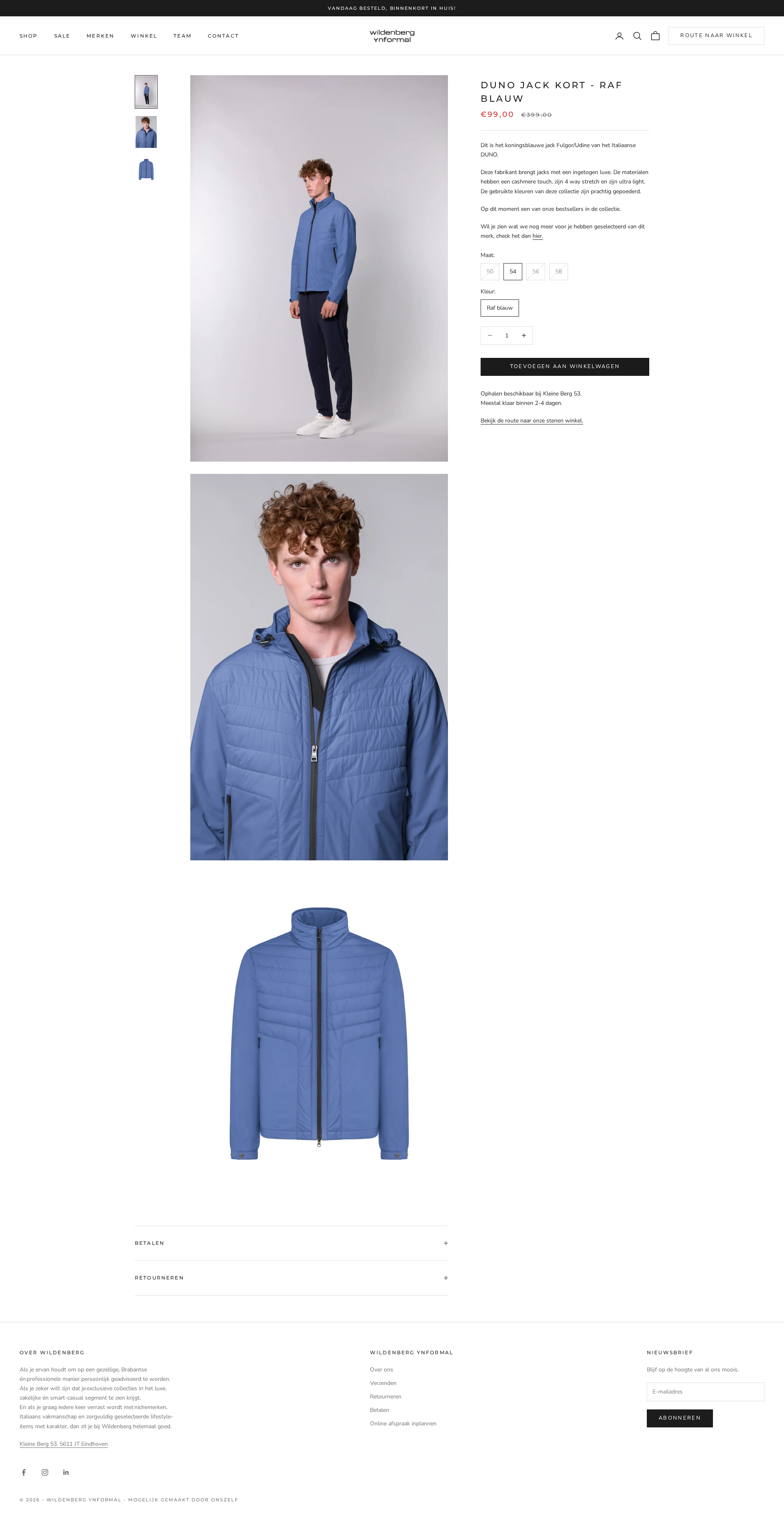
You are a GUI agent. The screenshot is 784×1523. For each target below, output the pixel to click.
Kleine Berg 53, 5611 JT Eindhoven (64, 1444)
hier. (537, 235)
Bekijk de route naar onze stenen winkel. (532, 420)
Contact (223, 36)
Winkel (144, 36)
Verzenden (383, 1383)
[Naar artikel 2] (146, 132)
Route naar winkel (716, 35)
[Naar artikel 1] (146, 92)
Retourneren (385, 1396)
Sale (62, 36)
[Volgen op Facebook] (24, 1472)
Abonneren (680, 1418)
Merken (100, 36)
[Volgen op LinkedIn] (66, 1472)
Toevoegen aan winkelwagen (565, 366)
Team (183, 36)
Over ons (381, 1369)
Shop (29, 36)
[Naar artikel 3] (146, 169)
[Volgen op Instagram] (45, 1472)
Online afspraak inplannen (403, 1423)
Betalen (379, 1410)
